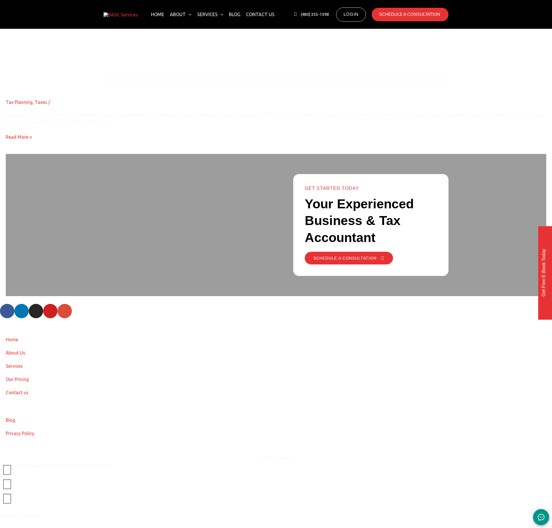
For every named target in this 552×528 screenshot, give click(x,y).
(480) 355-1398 (30, 494)
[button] (188, 14)
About (178, 14)
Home (157, 14)
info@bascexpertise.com (40, 480)
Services (207, 14)
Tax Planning (19, 102)
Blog (234, 14)
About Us (15, 352)
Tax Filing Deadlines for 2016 (55, 85)
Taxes (41, 102)
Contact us (260, 14)
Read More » (19, 136)
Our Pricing (17, 379)
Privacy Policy (20, 433)
